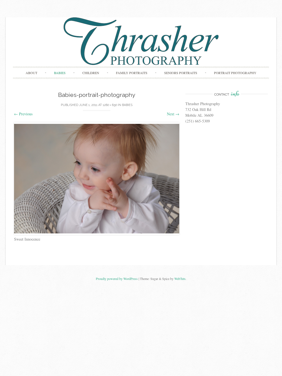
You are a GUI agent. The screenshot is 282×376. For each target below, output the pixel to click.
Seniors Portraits (180, 72)
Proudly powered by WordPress (117, 278)
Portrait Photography (235, 72)
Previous (23, 113)
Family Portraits (131, 72)
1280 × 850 (110, 105)
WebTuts (180, 278)
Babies (60, 72)
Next (173, 113)
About (31, 72)
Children (90, 72)
